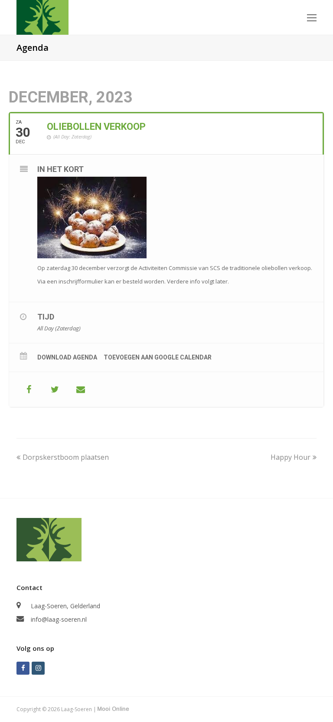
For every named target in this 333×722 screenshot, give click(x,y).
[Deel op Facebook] (28, 389)
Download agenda (67, 357)
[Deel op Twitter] (54, 389)
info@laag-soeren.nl (59, 619)
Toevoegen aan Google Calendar (158, 357)
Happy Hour (290, 457)
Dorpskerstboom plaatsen (65, 457)
